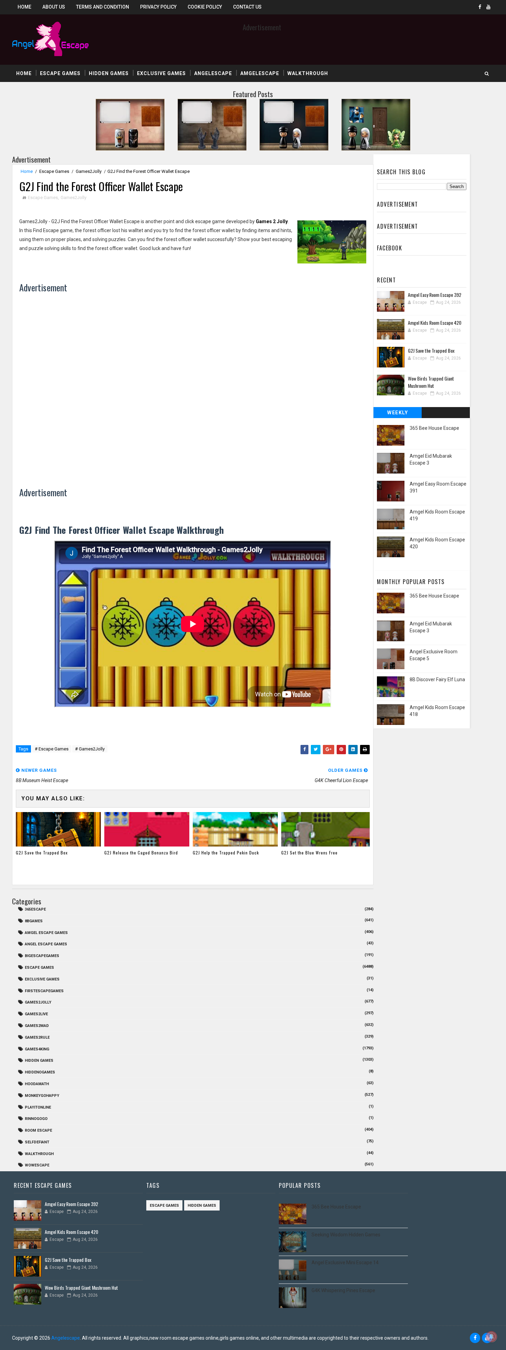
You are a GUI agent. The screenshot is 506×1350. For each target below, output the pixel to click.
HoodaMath (37, 1084)
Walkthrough (307, 73)
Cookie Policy (205, 7)
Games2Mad (37, 1026)
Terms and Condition (102, 7)
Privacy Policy (158, 7)
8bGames (34, 921)
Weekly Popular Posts (397, 414)
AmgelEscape (259, 73)
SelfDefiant (37, 1142)
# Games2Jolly (90, 748)
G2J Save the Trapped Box (42, 852)
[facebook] (480, 7)
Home (24, 7)
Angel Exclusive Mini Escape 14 (345, 1262)
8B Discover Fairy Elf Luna (437, 679)
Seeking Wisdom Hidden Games (346, 1234)
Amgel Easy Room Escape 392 (434, 294)
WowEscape (37, 1165)
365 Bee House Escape (434, 428)
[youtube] (488, 7)
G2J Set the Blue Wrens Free (309, 852)
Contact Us (247, 7)
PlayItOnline (38, 1107)
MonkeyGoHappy (42, 1095)
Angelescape (213, 73)
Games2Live (36, 1014)
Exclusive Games (161, 73)
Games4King (37, 1049)
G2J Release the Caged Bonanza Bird (141, 852)
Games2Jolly (89, 171)
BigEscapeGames (42, 956)
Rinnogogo (36, 1119)
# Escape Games (51, 748)
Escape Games (60, 73)
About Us (53, 7)
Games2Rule (37, 1037)
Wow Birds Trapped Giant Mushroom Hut (431, 382)
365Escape (35, 909)
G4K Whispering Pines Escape (343, 1290)
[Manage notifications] (491, 1336)
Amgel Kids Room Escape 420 (434, 322)
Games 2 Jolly (272, 221)
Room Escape (38, 1130)
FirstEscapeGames (44, 991)
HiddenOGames (40, 1072)
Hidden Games (109, 73)
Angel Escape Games (46, 944)
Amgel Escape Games (46, 933)
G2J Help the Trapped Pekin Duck (226, 852)
